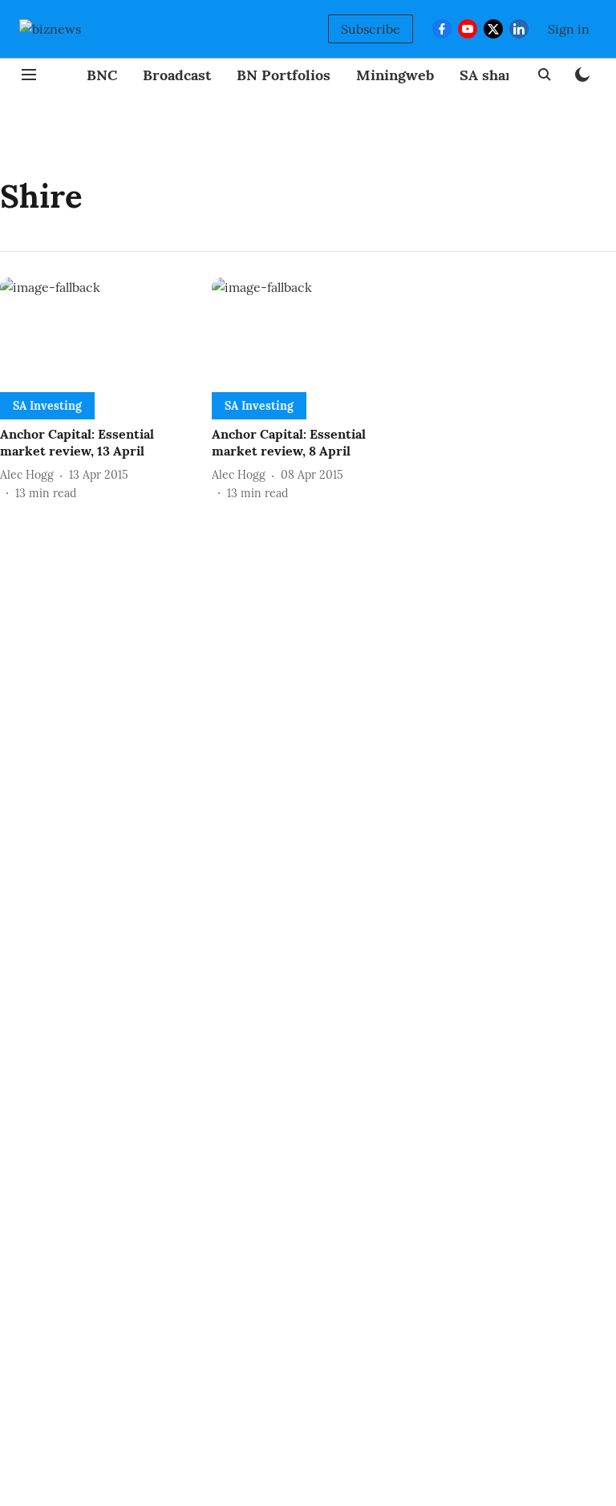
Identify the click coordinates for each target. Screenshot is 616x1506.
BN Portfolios (283, 75)
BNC (102, 75)
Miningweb (395, 75)
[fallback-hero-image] (96, 331)
